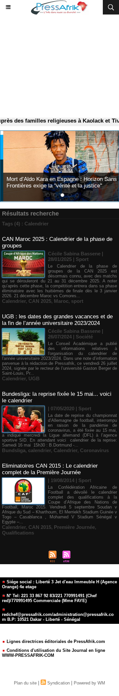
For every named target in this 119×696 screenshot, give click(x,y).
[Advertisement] (59, 66)
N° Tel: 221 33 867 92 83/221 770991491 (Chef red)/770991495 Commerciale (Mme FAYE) (49, 598)
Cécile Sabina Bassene (74, 253)
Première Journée (74, 527)
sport (77, 301)
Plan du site (25, 683)
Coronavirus (94, 450)
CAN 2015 (39, 527)
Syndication (58, 683)
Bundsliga (13, 450)
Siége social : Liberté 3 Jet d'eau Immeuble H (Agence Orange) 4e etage (59, 584)
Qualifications (18, 533)
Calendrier (14, 301)
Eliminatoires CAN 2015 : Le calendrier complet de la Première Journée (50, 469)
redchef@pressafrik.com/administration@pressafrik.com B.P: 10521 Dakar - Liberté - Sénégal (58, 617)
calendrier (39, 450)
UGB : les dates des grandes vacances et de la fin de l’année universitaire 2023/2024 (57, 319)
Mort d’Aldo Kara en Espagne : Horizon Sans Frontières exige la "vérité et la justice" (59, 182)
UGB (34, 378)
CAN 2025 (39, 301)
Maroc (61, 301)
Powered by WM (89, 683)
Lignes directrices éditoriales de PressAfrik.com (55, 641)
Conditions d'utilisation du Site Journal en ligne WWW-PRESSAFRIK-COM (53, 653)
